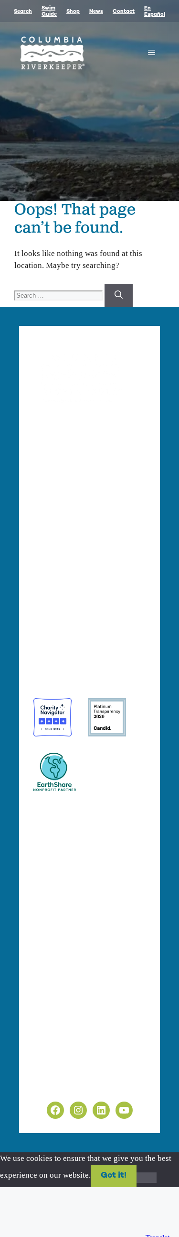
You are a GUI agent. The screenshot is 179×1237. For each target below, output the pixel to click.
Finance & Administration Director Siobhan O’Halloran (81, 502)
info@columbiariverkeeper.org (92, 524)
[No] (147, 1177)
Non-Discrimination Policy (79, 1086)
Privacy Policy (58, 1064)
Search (23, 11)
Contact (124, 11)
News (96, 11)
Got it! (113, 1175)
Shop (73, 11)
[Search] (119, 295)
